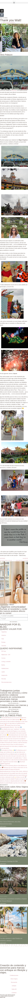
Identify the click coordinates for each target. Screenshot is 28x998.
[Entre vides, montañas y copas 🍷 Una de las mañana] (14, 950)
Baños (3, 665)
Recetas (3, 678)
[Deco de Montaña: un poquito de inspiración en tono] (14, 955)
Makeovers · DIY (5, 654)
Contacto (14, 992)
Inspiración (4, 675)
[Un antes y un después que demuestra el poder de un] (4, 955)
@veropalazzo (4, 784)
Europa (3, 642)
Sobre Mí (14, 989)
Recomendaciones (6, 682)
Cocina (3, 658)
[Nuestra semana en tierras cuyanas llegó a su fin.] (23, 955)
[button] (14, 3)
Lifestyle (14, 985)
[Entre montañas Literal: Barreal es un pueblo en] (4, 960)
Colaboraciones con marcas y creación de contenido (14, 706)
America (12, 22)
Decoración (14, 982)
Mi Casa (3, 651)
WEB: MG (2, 997)
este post (14, 90)
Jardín (3, 672)
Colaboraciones (14, 975)
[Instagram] (2, 11)
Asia (2, 638)
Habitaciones (5, 668)
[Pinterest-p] (2, 15)
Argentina (4, 632)
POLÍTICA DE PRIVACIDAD (7, 995)
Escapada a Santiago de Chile (9, 861)
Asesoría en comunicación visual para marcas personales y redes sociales (13, 699)
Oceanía (3, 645)
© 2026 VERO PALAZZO (6, 996)
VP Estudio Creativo (9, 711)
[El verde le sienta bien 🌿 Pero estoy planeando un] (4, 950)
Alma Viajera (6, 22)
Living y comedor (6, 661)
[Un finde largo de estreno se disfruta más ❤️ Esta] (23, 950)
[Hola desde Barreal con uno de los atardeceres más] (14, 960)
